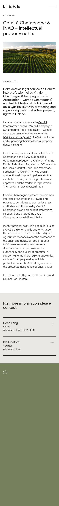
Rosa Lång (42, 275)
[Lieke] (11, 6)
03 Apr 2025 (10, 81)
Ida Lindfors (21, 278)
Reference (9, 15)
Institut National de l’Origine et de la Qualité (25, 135)
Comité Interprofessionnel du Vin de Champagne (27, 124)
